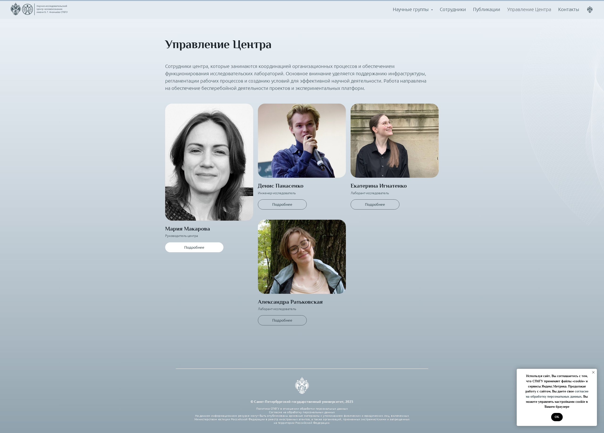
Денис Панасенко (280, 186)
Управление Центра (529, 9)
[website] (589, 9)
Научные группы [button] (411, 9)
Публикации (486, 9)
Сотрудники (453, 9)
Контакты (568, 9)
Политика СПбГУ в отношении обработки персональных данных (302, 408)
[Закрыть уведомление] (593, 372)
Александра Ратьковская (290, 302)
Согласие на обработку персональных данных (302, 412)
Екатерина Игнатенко (379, 186)
